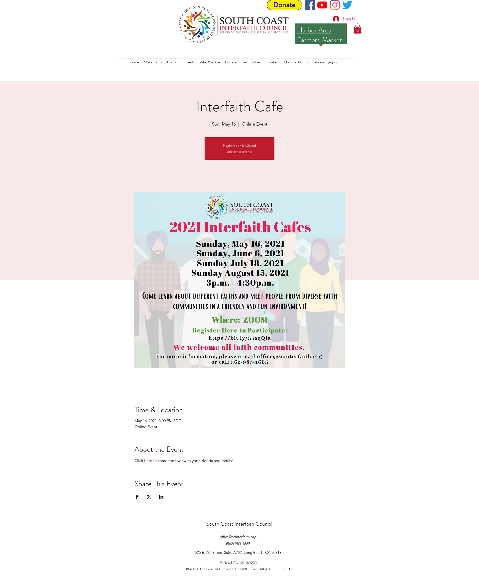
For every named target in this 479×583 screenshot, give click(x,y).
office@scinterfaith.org (238, 536)
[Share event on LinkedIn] (161, 497)
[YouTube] (322, 5)
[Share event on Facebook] (136, 497)
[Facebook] (310, 5)
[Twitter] (347, 5)
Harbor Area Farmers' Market (319, 35)
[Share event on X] (149, 497)
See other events (239, 151)
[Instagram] (335, 5)
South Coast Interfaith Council (239, 524)
